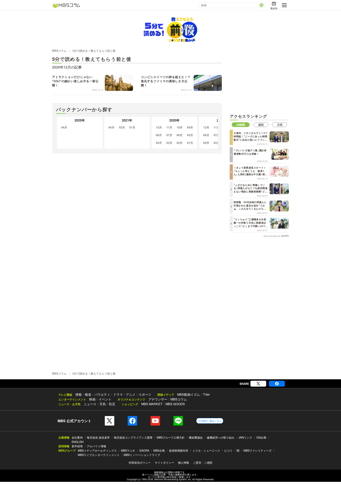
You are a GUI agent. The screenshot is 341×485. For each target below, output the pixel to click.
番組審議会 (196, 437)
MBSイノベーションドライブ (142, 455)
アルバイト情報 (96, 446)
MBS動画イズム (188, 394)
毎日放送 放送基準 (98, 437)
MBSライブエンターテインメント (99, 455)
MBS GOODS (175, 404)
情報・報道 (83, 394)
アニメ (130, 394)
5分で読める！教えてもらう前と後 (93, 51)
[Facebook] (277, 384)
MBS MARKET (151, 404)
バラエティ (102, 394)
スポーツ (145, 394)
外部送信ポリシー (140, 462)
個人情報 (183, 462)
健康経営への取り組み (220, 437)
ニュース (90, 404)
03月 (169, 143)
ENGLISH (78, 442)
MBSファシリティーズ (258, 450)
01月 (132, 127)
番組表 (273, 8)
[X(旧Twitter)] (258, 384)
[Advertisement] (259, 81)
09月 (190, 127)
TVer (206, 394)
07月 (169, 135)
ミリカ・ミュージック (206, 450)
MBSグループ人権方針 (171, 437)
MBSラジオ (128, 450)
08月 (159, 135)
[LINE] (178, 421)
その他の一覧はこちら (210, 420)
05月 (190, 135)
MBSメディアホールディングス (97, 450)
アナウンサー (157, 399)
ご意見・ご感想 (202, 462)
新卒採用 (77, 446)
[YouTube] (155, 421)
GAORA (144, 450)
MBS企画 (159, 450)
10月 (180, 127)
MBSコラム (59, 51)
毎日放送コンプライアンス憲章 (133, 437)
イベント (105, 399)
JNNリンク (245, 437)
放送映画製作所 (178, 450)
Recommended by (272, 236)
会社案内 (77, 437)
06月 (180, 135)
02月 (122, 127)
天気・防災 (107, 404)
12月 (159, 127)
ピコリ (228, 450)
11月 (169, 127)
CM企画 (261, 437)
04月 (64, 127)
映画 (92, 399)
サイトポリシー (164, 462)
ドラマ (118, 394)
